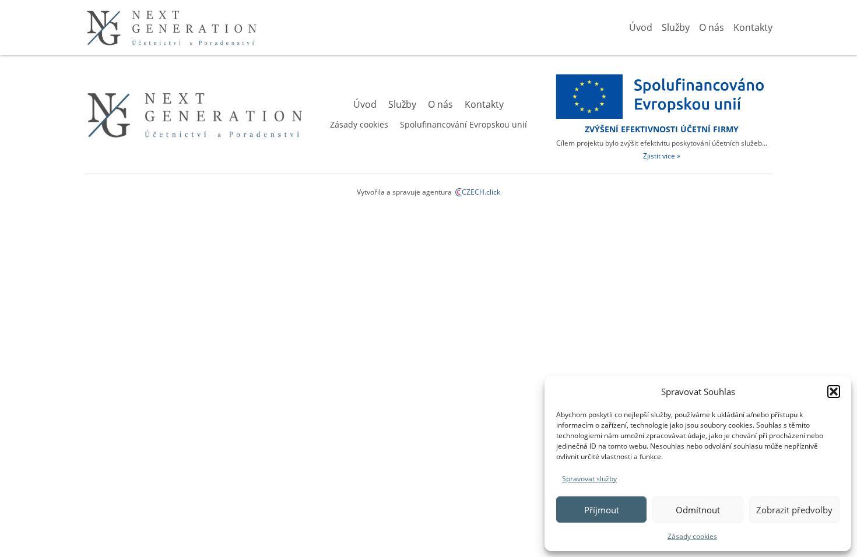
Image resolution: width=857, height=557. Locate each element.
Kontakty (752, 27)
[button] (834, 391)
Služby (676, 27)
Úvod (640, 27)
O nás (711, 27)
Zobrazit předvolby (794, 510)
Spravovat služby (589, 479)
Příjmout (601, 510)
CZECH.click (481, 192)
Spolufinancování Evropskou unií (463, 124)
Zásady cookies (692, 536)
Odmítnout (698, 510)
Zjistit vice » (661, 156)
